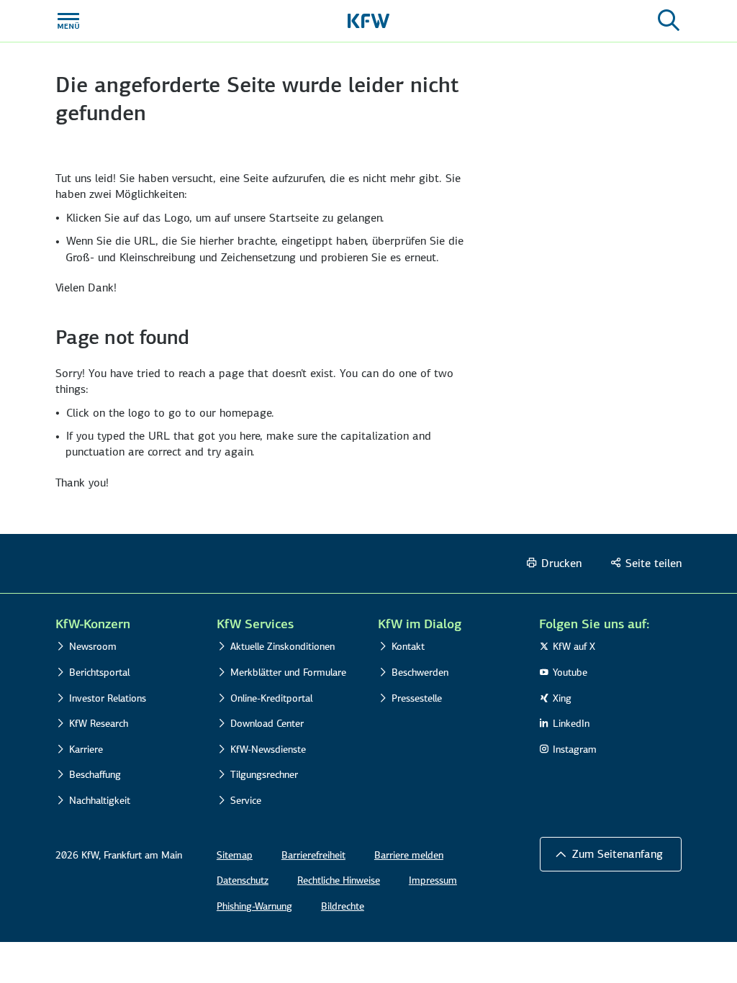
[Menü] (68, 21)
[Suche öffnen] (669, 21)
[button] (611, 854)
